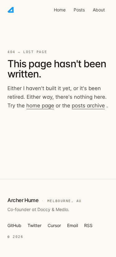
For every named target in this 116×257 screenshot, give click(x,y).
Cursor (54, 225)
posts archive (88, 105)
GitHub (14, 225)
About (99, 9)
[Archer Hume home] (10, 10)
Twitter (34, 225)
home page (40, 105)
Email (72, 225)
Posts (79, 9)
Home (60, 9)
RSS (88, 225)
